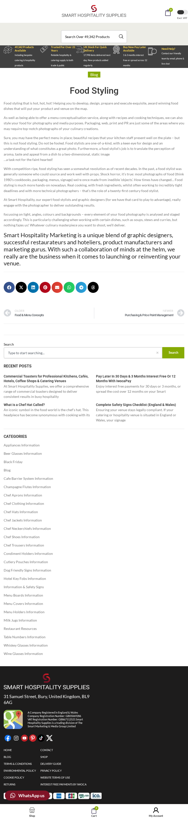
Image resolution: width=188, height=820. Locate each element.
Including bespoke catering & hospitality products (25, 60)
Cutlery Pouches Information (26, 562)
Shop (44, 756)
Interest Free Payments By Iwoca (63, 784)
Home (8, 750)
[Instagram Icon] (16, 738)
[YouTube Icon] (24, 738)
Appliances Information (22, 445)
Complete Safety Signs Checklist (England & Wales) (136, 405)
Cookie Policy (14, 777)
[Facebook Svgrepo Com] (8, 738)
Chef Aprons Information (23, 495)
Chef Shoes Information (22, 537)
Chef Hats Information (21, 512)
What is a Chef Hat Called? (24, 405)
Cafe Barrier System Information (28, 478)
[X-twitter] (49, 738)
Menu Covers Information (23, 603)
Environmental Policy (20, 770)
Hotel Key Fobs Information (25, 578)
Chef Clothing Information (24, 503)
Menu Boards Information (23, 595)
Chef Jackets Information (23, 520)
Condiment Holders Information (28, 553)
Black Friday (13, 462)
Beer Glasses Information (23, 453)
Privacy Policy (51, 770)
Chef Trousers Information (24, 545)
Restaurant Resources (20, 628)
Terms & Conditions (18, 763)
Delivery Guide (50, 763)
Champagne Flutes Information (27, 487)
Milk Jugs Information (20, 620)
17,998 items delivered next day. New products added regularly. (96, 60)
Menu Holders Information (24, 612)
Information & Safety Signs (24, 587)
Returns (9, 784)
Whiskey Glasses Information (26, 645)
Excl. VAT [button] (182, 17)
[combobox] (94, 36)
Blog (7, 470)
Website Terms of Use (55, 777)
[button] (100, 26)
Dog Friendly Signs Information (27, 570)
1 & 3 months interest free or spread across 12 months (135, 60)
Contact (46, 750)
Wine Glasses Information (23, 653)
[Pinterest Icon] (33, 738)
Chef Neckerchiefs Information (27, 528)
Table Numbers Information (25, 637)
